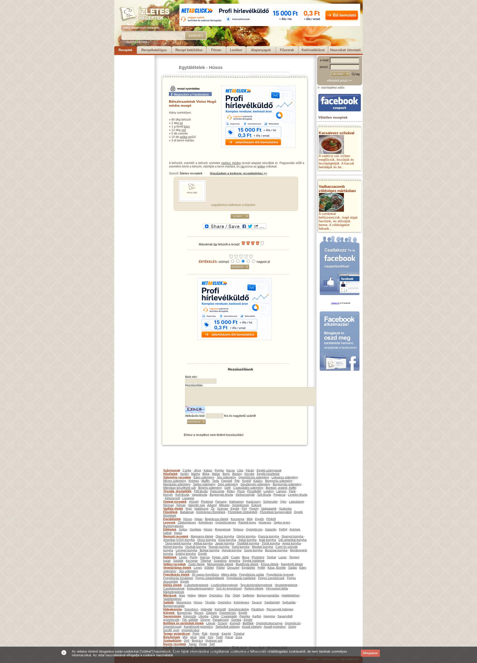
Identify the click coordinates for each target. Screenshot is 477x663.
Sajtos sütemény (204, 484)
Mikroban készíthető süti (179, 488)
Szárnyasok (171, 470)
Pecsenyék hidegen (280, 609)
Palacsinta (217, 491)
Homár (214, 633)
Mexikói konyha (262, 547)
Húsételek (170, 474)
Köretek (169, 613)
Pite (237, 481)
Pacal (229, 637)
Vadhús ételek (173, 508)
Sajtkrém (248, 595)
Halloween (236, 501)
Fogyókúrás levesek (280, 574)
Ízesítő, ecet (171, 630)
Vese (193, 637)
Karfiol (256, 616)
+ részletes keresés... (136, 41)
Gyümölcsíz (293, 623)
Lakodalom (296, 501)
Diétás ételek (172, 585)
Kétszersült (172, 498)
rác (242, 166)
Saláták (178, 561)
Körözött (220, 609)
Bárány (237, 474)
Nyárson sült (213, 640)
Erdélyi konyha (186, 554)
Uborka (203, 616)
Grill (186, 640)
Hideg (192, 595)
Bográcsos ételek (216, 519)
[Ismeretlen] (192, 199)
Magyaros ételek (202, 536)
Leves (183, 557)
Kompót (235, 623)
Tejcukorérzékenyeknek (256, 585)
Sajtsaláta (289, 602)
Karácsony (253, 501)
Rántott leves (247, 522)
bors (187, 126)
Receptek (125, 50)
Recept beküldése (188, 50)
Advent (212, 505)
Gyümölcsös (254, 529)
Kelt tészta (182, 495)
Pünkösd (207, 501)
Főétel (220, 567)
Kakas (208, 470)
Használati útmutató (345, 50)
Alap (182, 595)
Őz (213, 508)
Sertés (184, 474)
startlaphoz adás (332, 87)
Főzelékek (170, 512)
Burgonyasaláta (174, 606)
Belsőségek (171, 637)
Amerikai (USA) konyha (179, 540)
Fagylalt (226, 481)
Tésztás (210, 602)
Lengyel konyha (186, 550)
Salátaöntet (272, 602)
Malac (216, 474)
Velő (202, 637)
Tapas (193, 644)
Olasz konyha (225, 536)
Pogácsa (279, 495)
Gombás (195, 529)
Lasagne (188, 498)
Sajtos (183, 529)
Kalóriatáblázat (313, 50)
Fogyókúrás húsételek (178, 578)
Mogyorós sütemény (278, 481)
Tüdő (219, 637)
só (181, 123)
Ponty (194, 557)
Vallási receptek (174, 564)
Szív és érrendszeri (229, 588)
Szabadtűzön (172, 640)
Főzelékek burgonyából (276, 512)
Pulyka (219, 470)
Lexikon (236, 50)
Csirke (187, 470)
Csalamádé (229, 616)
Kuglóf (246, 481)
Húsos (216, 67)
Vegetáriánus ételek (177, 567)
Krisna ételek (269, 564)
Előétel (209, 567)
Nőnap (181, 505)
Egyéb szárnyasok (269, 470)
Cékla (215, 616)
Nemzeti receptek (175, 536)
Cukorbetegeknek (196, 585)
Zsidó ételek (196, 564)
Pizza (241, 491)
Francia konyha (268, 536)
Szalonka (285, 508)
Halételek (170, 557)
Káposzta (189, 616)
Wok (250, 519)
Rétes (231, 491)
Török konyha (271, 543)
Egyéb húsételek (268, 474)
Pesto (203, 644)
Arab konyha (267, 540)
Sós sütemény (226, 477)
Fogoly (254, 508)
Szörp (292, 627)
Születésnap (240, 505)
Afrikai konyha (203, 543)
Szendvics (191, 609)
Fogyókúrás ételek (176, 574)
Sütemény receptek (177, 477)
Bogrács (197, 640)
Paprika (244, 616)
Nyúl (189, 508)
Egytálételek (192, 67)
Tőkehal (205, 561)
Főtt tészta (201, 491)
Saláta (292, 567)
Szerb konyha (253, 550)
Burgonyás (184, 613)
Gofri (227, 488)
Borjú (226, 474)
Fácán (250, 470)
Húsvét (194, 501)
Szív (210, 637)
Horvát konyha (231, 550)
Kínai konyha (227, 540)
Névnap (168, 505)
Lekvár (210, 623)
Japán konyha (224, 543)
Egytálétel (248, 567)
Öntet (236, 595)
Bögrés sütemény (210, 488)
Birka (205, 474)
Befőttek (248, 623)
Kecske (249, 474)
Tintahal (239, 633)
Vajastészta (199, 495)
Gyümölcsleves (225, 522)
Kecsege (192, 561)
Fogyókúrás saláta (251, 574)
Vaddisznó (201, 508)
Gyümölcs (216, 595)
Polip (196, 633)
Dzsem (222, 623)
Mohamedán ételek (220, 564)
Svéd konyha (240, 547)
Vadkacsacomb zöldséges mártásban (337, 188)
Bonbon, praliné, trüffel (281, 488)
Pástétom (257, 609)
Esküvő (256, 505)
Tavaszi (257, 602)
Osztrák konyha (195, 547)
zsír (183, 130)
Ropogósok (223, 529)
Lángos (281, 491)
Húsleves (265, 522)
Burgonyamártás (268, 595)
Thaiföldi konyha (248, 543)
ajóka (183, 137)
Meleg (202, 595)
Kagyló (226, 633)
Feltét (261, 567)
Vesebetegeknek (286, 585)
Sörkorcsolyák (245, 495)
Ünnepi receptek (175, 501)
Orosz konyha (206, 540)
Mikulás (224, 505)
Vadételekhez (172, 599)
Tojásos (238, 529)
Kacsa (230, 470)
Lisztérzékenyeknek (224, 585)
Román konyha (219, 547)
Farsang (221, 501)
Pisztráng (258, 557)
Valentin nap (196, 505)
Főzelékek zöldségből (242, 512)
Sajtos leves (282, 522)
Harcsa (205, 557)
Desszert (233, 567)
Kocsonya (237, 519)
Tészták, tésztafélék (177, 491)
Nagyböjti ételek (292, 564)
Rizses (198, 613)
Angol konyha (291, 543)
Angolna (234, 561)
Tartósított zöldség (227, 627)
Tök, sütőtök (190, 620)
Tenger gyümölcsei (176, 633)
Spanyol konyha (292, 536)
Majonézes (183, 602)
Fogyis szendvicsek (271, 578)
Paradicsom (221, 620)
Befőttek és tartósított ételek (183, 623)
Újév (283, 501)
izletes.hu (335, 303)
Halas (198, 519)
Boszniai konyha (276, 550)
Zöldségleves (187, 522)
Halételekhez (291, 595)
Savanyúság (172, 616)
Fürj (244, 508)
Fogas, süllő (220, 557)
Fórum (216, 50)
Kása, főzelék (277, 567)
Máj (185, 637)
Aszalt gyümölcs (275, 627)
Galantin (271, 529)
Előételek (169, 529)
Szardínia (220, 561)
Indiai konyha (247, 540)
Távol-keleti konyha (178, 543)
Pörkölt (271, 519)
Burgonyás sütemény (287, 484)
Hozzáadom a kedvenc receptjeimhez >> (238, 173)
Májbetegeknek (173, 592)
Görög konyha (246, 536)
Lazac (282, 557)
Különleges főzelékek (210, 512)
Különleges (241, 602)
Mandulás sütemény (177, 484)
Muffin (205, 481)
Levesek (169, 522)
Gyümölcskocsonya (269, 623)
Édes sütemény (204, 477)
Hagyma (269, 616)
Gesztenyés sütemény (255, 484)
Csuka (235, 557)
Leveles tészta (297, 495)
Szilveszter (270, 501)
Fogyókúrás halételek (241, 578)
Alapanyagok (261, 50)
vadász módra (230, 163)
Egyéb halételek (254, 561)
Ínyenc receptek (174, 644)
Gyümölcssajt (172, 627)
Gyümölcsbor (190, 630)
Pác (227, 595)
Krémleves (206, 522)
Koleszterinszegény (200, 588)
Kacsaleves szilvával (336, 133)
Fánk (292, 491)
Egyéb (235, 508)
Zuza (239, 637)
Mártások (170, 595)
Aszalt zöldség (252, 627)
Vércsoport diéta (277, 588)
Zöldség (211, 613)
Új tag (356, 74)
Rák (204, 633)
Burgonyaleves (173, 526)
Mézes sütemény (174, 481)
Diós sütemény (228, 484)
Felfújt (283, 529)
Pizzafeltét (254, 491)
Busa (245, 557)
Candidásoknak (174, 588)
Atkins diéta (229, 574)
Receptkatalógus (154, 50)
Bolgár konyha (209, 550)
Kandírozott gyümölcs (198, 627)
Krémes (194, 481)
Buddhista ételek (247, 564)
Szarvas (222, 508)
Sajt (212, 644)
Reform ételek (253, 588)
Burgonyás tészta (221, 495)
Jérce (197, 470)
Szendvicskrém (238, 609)
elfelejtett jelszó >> (339, 80)
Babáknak (187, 512)
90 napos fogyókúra (205, 574)
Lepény (269, 491)
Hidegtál (206, 609)
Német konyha (173, 547)
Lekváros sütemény (285, 477)
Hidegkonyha (172, 609)
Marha (195, 474)
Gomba (236, 620)
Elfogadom (370, 653)
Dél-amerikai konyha (292, 540)
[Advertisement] (134, 129)
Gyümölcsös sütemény (253, 477)
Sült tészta (264, 495)
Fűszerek (287, 50)
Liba (240, 470)
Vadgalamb (269, 508)
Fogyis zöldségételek (210, 578)
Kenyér (168, 495)
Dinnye (205, 620)
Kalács (258, 481)
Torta (215, 481)
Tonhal (271, 557)
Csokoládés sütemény (248, 488)
